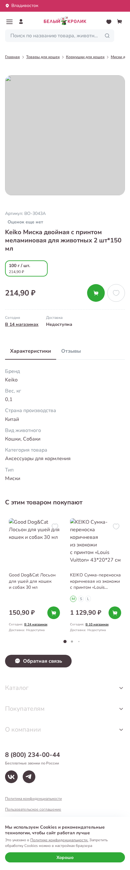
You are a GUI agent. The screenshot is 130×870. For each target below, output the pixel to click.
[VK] (11, 776)
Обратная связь (42, 661)
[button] (9, 21)
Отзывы (71, 351)
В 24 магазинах (35, 624)
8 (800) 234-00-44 (32, 755)
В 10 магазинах (97, 624)
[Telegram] (29, 776)
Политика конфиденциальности (33, 798)
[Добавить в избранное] (116, 293)
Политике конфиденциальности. (59, 840)
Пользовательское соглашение (33, 809)
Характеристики (30, 351)
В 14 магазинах (21, 324)
